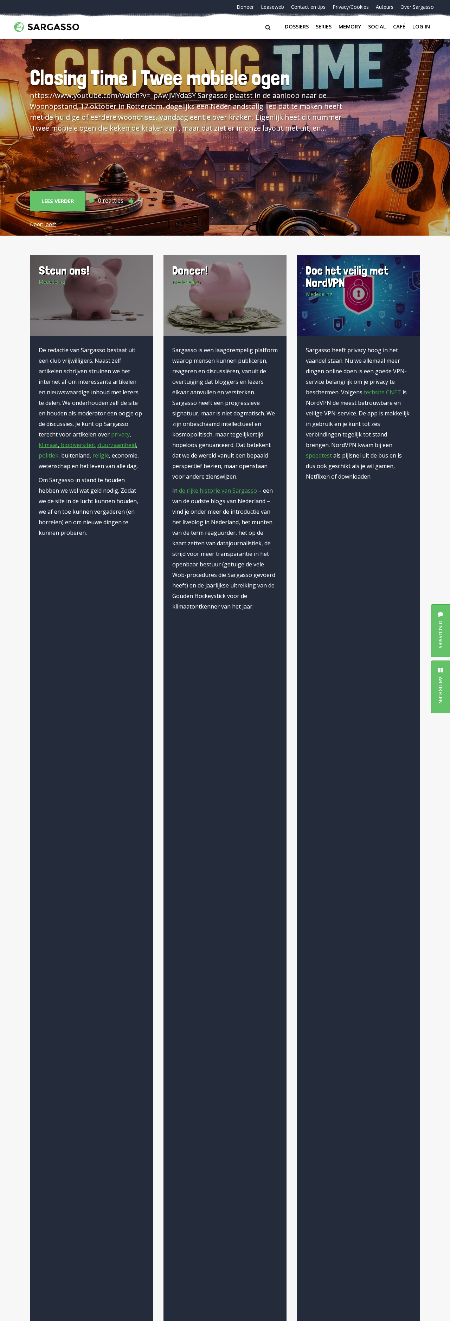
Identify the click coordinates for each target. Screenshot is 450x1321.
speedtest (319, 455)
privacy (120, 434)
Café (399, 26)
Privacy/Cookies (351, 7)
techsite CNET (382, 392)
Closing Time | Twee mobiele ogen (160, 77)
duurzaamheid (116, 445)
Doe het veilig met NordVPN (347, 276)
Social (377, 26)
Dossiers (297, 26)
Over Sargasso (417, 7)
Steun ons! (64, 270)
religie (100, 455)
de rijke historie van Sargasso (218, 490)
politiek (48, 455)
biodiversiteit (77, 445)
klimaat (48, 445)
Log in (421, 26)
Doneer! (190, 270)
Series (324, 26)
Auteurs (384, 7)
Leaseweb (272, 7)
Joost (50, 224)
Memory (350, 26)
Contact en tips (308, 7)
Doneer (245, 7)
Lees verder (57, 200)
